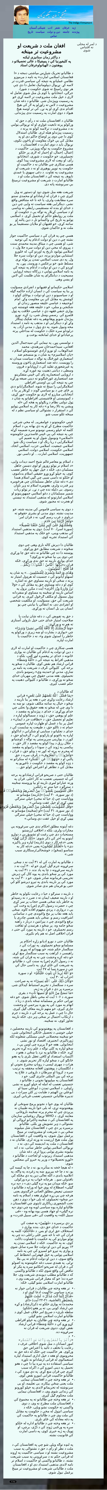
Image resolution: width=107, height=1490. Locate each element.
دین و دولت (53, 31)
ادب (50, 27)
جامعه (66, 31)
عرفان (66, 27)
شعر (57, 27)
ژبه (74, 27)
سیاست (40, 31)
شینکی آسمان (37, 27)
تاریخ (30, 31)
